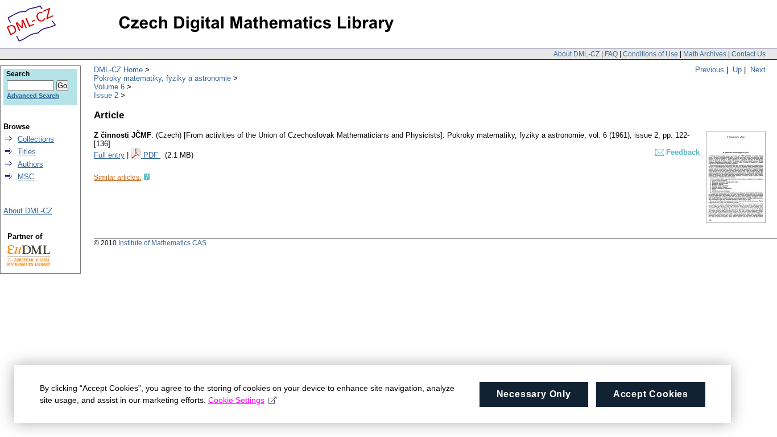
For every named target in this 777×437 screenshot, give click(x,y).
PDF (151, 155)
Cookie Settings (236, 400)
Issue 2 (106, 95)
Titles (27, 151)
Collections (36, 139)
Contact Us (748, 54)
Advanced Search (33, 95)
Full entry (109, 155)
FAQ (611, 54)
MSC (26, 176)
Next (758, 69)
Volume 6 (109, 87)
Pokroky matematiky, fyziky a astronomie (162, 78)
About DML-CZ (576, 54)
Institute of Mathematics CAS (162, 243)
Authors (30, 164)
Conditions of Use (650, 54)
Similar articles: (117, 178)
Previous (709, 69)
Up (737, 69)
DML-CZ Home (118, 69)
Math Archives (704, 54)
